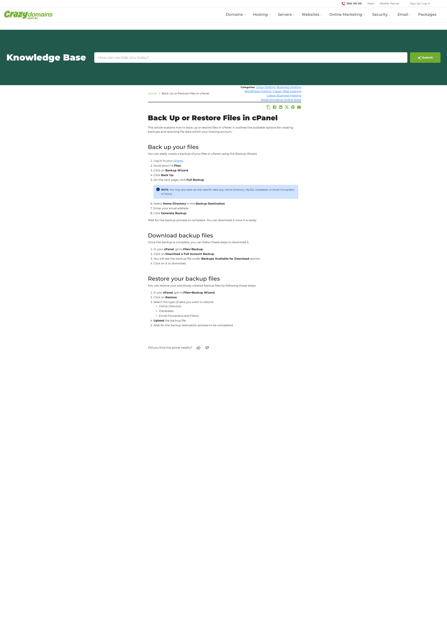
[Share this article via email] (299, 107)
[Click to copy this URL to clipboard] (268, 107)
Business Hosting (289, 87)
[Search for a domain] (437, 3)
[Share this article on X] (287, 107)
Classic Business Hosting (284, 95)
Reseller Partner (389, 3)
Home (152, 93)
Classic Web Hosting (287, 91)
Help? (370, 3)
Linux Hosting (266, 87)
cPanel (178, 160)
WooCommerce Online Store (281, 99)
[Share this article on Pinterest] (293, 107)
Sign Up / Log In (420, 3)
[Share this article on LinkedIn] (281, 107)
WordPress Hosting (258, 91)
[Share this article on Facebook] (274, 107)
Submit (427, 57)
